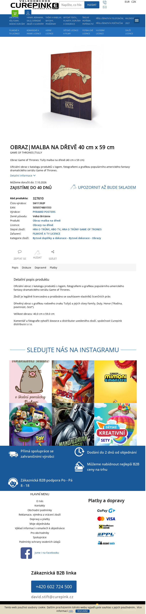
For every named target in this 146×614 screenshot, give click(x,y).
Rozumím (82, 611)
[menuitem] (17, 20)
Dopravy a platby (40, 519)
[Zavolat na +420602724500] (106, 2)
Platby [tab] (53, 267)
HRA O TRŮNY (41, 229)
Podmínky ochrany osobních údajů (39, 541)
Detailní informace (21, 175)
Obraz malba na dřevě (47, 220)
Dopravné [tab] (40, 267)
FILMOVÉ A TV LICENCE (46, 233)
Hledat (92, 4)
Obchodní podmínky (40, 510)
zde (71, 611)
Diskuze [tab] (26, 267)
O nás (39, 501)
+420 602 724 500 (54, 586)
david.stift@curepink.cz (52, 596)
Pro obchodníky (40, 533)
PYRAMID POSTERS (44, 211)
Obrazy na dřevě (43, 225)
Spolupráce (39, 537)
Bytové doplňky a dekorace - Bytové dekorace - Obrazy (67, 238)
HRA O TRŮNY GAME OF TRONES (81, 229)
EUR (127, 1)
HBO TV (56, 229)
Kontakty (40, 505)
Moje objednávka (40, 523)
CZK (133, 1)
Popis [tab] (15, 267)
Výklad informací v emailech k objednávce (40, 528)
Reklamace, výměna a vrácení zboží (40, 514)
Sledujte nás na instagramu (73, 349)
